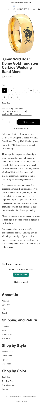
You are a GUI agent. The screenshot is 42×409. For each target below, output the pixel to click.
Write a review (21, 274)
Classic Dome (7, 356)
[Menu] (2, 8)
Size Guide (6, 338)
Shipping (5, 326)
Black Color (6, 377)
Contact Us (6, 305)
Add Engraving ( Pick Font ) (12, 109)
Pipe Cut (5, 360)
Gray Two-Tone (7, 381)
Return (4, 330)
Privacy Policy (7, 334)
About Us (5, 301)
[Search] (7, 8)
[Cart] (39, 8)
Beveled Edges (7, 352)
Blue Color (6, 389)
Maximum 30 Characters (11, 114)
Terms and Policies (21, 401)
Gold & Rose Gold (8, 385)
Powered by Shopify (29, 396)
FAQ (3, 309)
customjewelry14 (16, 396)
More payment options (21, 128)
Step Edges (6, 364)
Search (4, 313)
